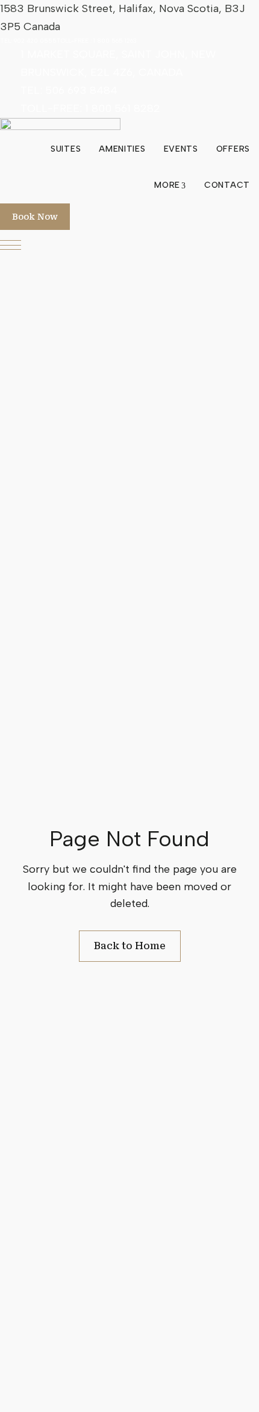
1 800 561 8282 (122, 108)
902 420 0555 (35, 41)
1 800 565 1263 (115, 41)
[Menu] (10, 245)
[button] (35, 216)
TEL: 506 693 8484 (68, 90)
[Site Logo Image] (60, 124)
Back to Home (130, 946)
